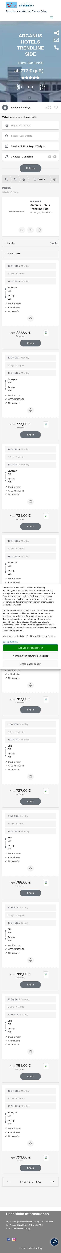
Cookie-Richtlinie (10, 641)
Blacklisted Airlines (27, 1225)
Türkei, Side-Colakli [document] (30, 63)
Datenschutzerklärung (28, 1221)
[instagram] (14, 1240)
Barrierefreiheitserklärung (18, 1229)
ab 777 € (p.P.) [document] (29, 70)
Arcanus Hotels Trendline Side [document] (30, 45)
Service (13, 1225)
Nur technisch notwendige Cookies (30, 655)
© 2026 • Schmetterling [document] (30, 1248)
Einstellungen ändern (30, 663)
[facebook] (9, 1240)
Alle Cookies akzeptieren (30, 647)
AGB (39, 1225)
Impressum (11, 1221)
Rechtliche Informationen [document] (27, 1214)
